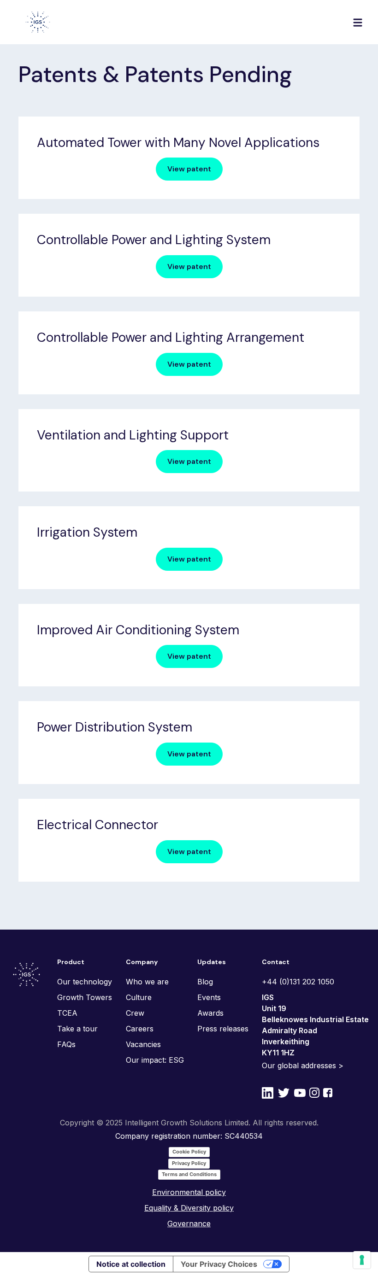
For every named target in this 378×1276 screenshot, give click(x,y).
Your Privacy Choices (219, 1264)
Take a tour (77, 1028)
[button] (357, 22)
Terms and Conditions (189, 1174)
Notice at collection (130, 1264)
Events (209, 997)
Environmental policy (189, 1192)
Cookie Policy (189, 1151)
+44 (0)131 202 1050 (298, 981)
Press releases (222, 1028)
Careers (140, 1028)
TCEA (67, 1013)
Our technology (84, 981)
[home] (38, 22)
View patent (189, 169)
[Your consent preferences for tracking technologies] (362, 1260)
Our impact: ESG (155, 1060)
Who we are (147, 981)
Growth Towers (84, 997)
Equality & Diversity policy (189, 1207)
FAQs (66, 1044)
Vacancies (143, 1044)
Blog (205, 981)
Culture (139, 997)
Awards (210, 1013)
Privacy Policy (189, 1163)
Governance (189, 1223)
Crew (135, 1013)
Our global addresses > (302, 1065)
